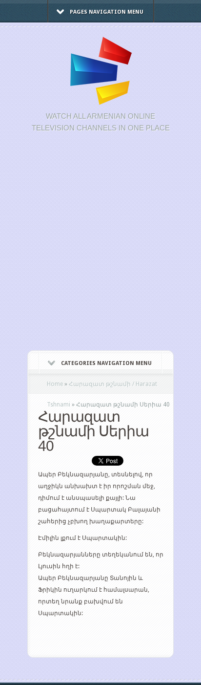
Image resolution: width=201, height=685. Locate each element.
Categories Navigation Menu (106, 363)
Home (55, 384)
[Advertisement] (100, 246)
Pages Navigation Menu (106, 12)
